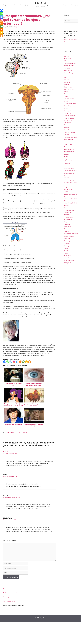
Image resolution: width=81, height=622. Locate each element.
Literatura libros (69, 168)
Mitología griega (69, 180)
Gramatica (67, 130)
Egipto (66, 108)
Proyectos (67, 229)
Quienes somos (8, 589)
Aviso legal (6, 597)
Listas (66, 166)
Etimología (67, 113)
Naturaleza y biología (71, 203)
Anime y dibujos (69, 65)
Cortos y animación (70, 103)
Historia (66, 135)
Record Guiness (69, 236)
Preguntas (67, 222)
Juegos (66, 156)
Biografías (67, 82)
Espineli (5, 452)
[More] (29, 361)
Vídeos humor (68, 258)
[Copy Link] (26, 361)
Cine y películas (69, 99)
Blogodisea (40, 2)
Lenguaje (67, 163)
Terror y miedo (68, 246)
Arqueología (68, 70)
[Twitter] (10, 361)
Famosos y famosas (70, 116)
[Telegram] (17, 361)
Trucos (66, 248)
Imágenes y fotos (69, 152)
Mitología (67, 177)
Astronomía (67, 80)
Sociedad (67, 238)
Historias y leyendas (70, 137)
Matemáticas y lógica (70, 171)
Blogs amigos (68, 87)
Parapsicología (68, 219)
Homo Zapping (68, 139)
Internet (66, 154)
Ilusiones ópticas (69, 147)
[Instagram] (14, 361)
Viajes (66, 253)
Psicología (67, 231)
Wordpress (67, 263)
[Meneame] (20, 361)
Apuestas (67, 68)
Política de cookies (9, 601)
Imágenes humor (69, 149)
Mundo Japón (68, 189)
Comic (66, 101)
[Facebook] (4, 361)
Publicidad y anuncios (71, 234)
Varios (66, 251)
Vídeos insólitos (69, 260)
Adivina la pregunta (70, 61)
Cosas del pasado (69, 106)
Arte (65, 77)
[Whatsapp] (7, 361)
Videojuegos (68, 255)
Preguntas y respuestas (21, 432)
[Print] (1, 29)
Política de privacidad (10, 593)
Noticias (66, 205)
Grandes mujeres (69, 132)
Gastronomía (68, 125)
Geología (67, 127)
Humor (66, 142)
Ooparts (66, 208)
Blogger (66, 84)
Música (66, 192)
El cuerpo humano (9, 432)
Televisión (67, 243)
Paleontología (68, 217)
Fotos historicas (69, 118)
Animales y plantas (70, 63)
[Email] (23, 361)
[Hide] (0, 39)
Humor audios (68, 144)
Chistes (66, 94)
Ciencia (66, 96)
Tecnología (67, 241)
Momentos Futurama (70, 182)
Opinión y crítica (69, 210)
